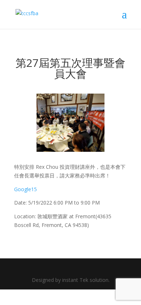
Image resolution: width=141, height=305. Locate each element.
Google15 (25, 189)
